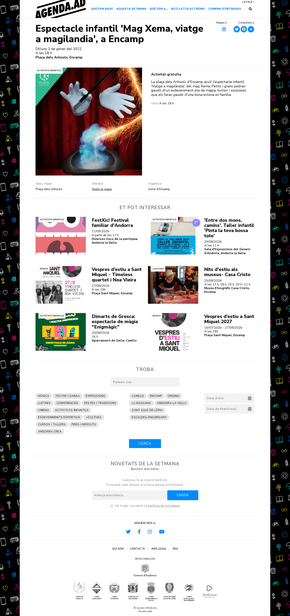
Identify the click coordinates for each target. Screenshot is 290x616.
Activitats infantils (49, 70)
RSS (175, 549)
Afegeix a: (221, 23)
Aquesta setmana (131, 9)
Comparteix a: (246, 23)
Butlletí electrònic (188, 9)
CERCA (145, 443)
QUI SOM (118, 549)
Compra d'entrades (224, 9)
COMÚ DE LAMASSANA (133, 598)
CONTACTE (137, 549)
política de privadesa (164, 506)
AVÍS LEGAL (159, 549)
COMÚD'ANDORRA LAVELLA (151, 599)
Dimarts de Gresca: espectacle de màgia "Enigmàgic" (115, 321)
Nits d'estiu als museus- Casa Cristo (227, 272)
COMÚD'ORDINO (114, 598)
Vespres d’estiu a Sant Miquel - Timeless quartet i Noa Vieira (117, 274)
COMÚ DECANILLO (79, 598)
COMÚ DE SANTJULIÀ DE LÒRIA (169, 598)
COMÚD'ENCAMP (96, 598)
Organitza (154, 184)
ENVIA (183, 495)
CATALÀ (247, 2)
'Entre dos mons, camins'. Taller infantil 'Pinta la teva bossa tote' (229, 228)
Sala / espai (43, 184)
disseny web (145, 611)
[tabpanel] (89, 121)
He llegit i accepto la (147, 506)
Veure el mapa (102, 189)
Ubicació (97, 184)
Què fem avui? (102, 9)
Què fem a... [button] (159, 9)
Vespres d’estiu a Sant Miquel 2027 (229, 319)
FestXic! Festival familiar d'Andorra (112, 222)
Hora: (154, 103)
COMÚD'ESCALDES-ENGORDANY (189, 599)
